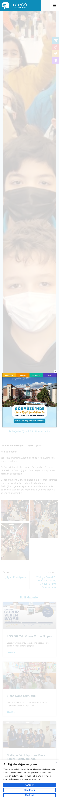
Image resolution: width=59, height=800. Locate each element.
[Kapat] (56, 762)
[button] (54, 5)
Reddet (29, 795)
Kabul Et (29, 784)
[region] (29, 780)
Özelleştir (29, 790)
